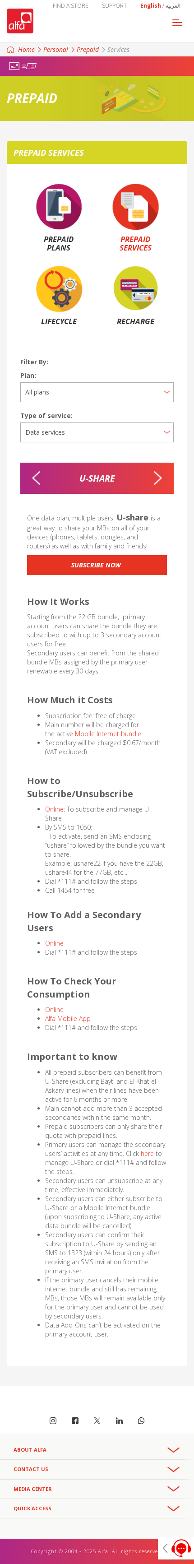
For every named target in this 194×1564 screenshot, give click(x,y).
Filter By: (34, 361)
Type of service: (46, 415)
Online (54, 809)
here (148, 1153)
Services (118, 49)
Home (26, 49)
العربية (173, 5)
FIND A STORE (70, 5)
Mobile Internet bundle (108, 733)
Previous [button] (36, 478)
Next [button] (158, 478)
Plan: (28, 375)
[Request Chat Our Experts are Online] (176, 1548)
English (150, 5)
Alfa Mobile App (68, 1018)
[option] (97, 478)
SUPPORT (114, 5)
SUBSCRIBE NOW (97, 565)
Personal (55, 49)
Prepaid (88, 49)
